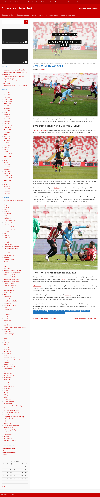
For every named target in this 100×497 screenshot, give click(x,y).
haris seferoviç (8, 310)
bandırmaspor (8, 222)
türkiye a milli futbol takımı (11, 410)
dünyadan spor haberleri (11, 248)
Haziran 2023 (7, 104)
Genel (48, 63)
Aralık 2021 (7, 143)
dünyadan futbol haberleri (11, 246)
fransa (6, 264)
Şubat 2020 (7, 189)
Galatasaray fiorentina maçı (12, 272)
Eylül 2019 (7, 193)
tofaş (5, 397)
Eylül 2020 (7, 173)
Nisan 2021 (7, 160)
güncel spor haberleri (10, 305)
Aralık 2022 (7, 117)
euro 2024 (7, 253)
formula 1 (6, 262)
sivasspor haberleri (9, 364)
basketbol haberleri (9, 227)
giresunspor (7, 296)
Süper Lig (64, 279)
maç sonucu (7, 342)
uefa (5, 421)
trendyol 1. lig (8, 403)
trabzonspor (7, 399)
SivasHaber (42, 69)
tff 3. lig (6, 395)
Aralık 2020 (7, 169)
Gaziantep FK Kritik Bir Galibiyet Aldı (14, 70)
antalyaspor (7, 216)
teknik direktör (8, 388)
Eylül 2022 (7, 123)
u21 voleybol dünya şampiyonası (13, 419)
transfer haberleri (9, 401)
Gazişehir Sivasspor (38, 310)
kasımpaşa (7, 329)
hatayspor (7, 312)
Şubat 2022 (7, 138)
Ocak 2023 (7, 114)
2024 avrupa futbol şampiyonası (13, 200)
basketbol (7, 224)
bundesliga (7, 238)
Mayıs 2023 (7, 106)
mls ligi (6, 345)
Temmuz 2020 (8, 178)
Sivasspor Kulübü (40, 1)
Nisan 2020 (7, 184)
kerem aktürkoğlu (9, 334)
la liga (5, 338)
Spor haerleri (7, 371)
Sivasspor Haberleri (27, 1)
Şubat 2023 (7, 112)
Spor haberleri (91, 63)
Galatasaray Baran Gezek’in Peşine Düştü (16, 85)
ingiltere (6, 316)
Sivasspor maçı (85, 310)
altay (5, 209)
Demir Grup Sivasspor (39, 130)
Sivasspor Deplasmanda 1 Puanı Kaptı (44, 318)
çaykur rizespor (8, 240)
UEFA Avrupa (7, 423)
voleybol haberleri (9, 438)
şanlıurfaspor (8, 353)
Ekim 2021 (7, 147)
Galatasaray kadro (9, 283)
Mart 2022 (7, 136)
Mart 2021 (7, 162)
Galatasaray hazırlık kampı (11, 279)
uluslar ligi (7, 432)
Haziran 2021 (7, 156)
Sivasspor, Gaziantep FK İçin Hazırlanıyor (85, 318)
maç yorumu (51, 310)
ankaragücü (7, 214)
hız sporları (7, 314)
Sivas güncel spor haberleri (74, 63)
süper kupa (7, 379)
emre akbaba (7, 251)
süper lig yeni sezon (9, 386)
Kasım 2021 (7, 145)
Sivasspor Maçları (54, 1)
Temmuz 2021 (8, 154)
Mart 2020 (7, 186)
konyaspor (7, 336)
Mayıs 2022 (7, 132)
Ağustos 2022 (8, 125)
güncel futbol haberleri (10, 301)
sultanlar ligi (7, 377)
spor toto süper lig (9, 375)
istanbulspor (7, 321)
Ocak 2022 (7, 141)
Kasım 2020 (7, 171)
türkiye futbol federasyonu (11, 412)
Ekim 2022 (7, 121)
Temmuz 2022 (8, 128)
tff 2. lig (6, 393)
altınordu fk (7, 211)
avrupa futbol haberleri (10, 220)
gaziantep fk (7, 292)
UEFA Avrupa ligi (8, 427)
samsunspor (7, 351)
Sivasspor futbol (75, 310)
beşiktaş (6, 231)
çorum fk (6, 242)
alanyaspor (7, 205)
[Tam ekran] (26, 42)
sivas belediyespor (9, 358)
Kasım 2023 (7, 93)
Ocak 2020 (7, 191)
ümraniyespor (8, 434)
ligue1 (5, 340)
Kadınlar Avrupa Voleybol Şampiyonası (15, 327)
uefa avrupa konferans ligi (11, 425)
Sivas (65, 63)
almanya (6, 207)
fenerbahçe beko (9, 259)
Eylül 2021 (7, 149)
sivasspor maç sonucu (10, 366)
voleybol (6, 436)
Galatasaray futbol (9, 275)
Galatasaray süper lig (10, 290)
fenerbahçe (7, 257)
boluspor (6, 235)
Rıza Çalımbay (59, 310)
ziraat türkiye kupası (10, 441)
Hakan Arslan (37, 286)
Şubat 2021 (7, 165)
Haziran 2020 (7, 180)
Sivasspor (84, 63)
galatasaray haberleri (10, 277)
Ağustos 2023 (8, 99)
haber (61, 63)
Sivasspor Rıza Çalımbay (39, 313)
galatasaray (7, 268)
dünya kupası (8, 244)
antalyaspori (7, 218)
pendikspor (7, 347)
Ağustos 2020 (8, 176)
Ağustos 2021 (8, 152)
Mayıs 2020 (7, 182)
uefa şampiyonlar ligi (10, 430)
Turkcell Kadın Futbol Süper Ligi (13, 406)
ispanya (6, 318)
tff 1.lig (6, 390)
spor (48, 313)
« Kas (3, 486)
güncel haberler (55, 63)
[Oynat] (4, 42)
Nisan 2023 (7, 108)
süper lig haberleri (9, 384)
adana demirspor (9, 203)
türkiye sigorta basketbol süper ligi (14, 417)
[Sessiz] (23, 42)
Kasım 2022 (7, 119)
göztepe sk (7, 299)
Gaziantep (57, 188)
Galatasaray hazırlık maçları (12, 281)
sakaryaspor (7, 349)
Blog (78, 1)
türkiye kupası (8, 414)
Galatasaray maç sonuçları (11, 286)
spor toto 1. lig (8, 373)
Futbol (45, 63)
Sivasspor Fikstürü (14, 1)
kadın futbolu (8, 325)
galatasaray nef (8, 288)
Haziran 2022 (7, 130)
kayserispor (7, 331)
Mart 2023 (7, 110)
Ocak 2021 (7, 167)
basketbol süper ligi (9, 229)
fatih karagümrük (9, 255)
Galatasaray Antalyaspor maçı (12, 270)
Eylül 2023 (7, 97)
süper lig (6, 382)
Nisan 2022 (7, 134)
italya (5, 323)
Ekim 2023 (7, 95)
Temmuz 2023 (8, 101)
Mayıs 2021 (7, 158)
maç (46, 310)
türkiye (6, 408)
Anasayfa (4, 1)
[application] (15, 36)
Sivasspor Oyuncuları (68, 1)
